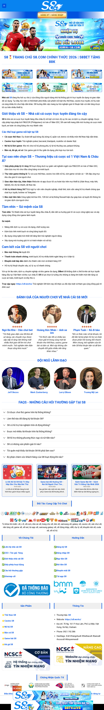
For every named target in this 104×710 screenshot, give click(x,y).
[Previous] (5, 35)
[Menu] (4, 6)
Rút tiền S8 (61, 564)
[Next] (98, 35)
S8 (10, 97)
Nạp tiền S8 (61, 559)
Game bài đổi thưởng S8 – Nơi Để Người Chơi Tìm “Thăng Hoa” (52, 483)
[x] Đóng (17, 688)
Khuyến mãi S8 (63, 570)
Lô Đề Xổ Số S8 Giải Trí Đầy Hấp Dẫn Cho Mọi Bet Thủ (17, 483)
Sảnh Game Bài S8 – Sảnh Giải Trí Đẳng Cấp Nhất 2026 (86, 483)
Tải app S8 (61, 576)
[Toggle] (4, 412)
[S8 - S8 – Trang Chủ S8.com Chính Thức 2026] (52, 6)
